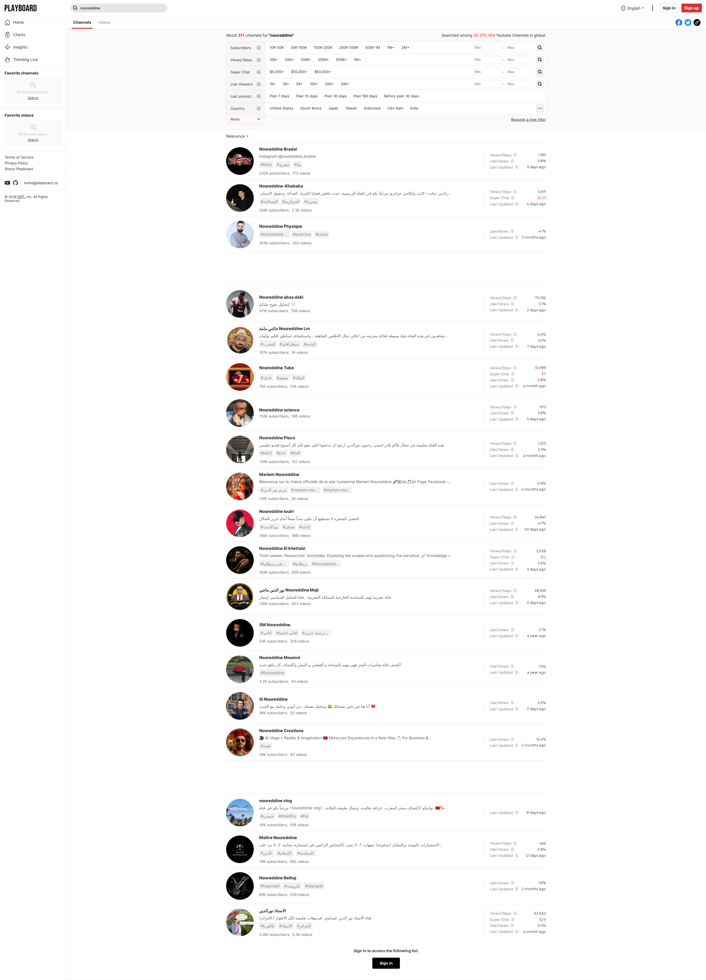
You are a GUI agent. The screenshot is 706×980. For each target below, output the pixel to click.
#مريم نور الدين (274, 490)
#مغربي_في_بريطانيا (275, 563)
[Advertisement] (386, 269)
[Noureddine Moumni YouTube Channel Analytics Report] (240, 669)
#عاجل (266, 377)
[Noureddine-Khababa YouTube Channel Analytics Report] (240, 198)
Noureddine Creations (281, 730)
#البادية (310, 344)
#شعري (283, 164)
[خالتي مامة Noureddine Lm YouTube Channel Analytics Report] (240, 340)
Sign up (691, 8)
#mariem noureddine (305, 490)
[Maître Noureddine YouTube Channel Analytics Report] (240, 849)
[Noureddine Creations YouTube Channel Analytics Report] (240, 742)
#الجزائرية (290, 201)
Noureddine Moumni (279, 657)
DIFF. (21, 197)
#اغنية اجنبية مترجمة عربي (316, 632)
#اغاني (266, 632)
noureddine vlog (275, 800)
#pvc (281, 453)
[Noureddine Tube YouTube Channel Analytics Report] (240, 377)
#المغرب (268, 344)
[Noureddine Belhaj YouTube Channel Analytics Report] (240, 886)
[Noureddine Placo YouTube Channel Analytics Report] (240, 449)
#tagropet (314, 885)
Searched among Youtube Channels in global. (494, 35)
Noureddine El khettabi (282, 548)
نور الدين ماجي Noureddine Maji (289, 590)
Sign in (669, 8)
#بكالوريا (268, 925)
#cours (321, 234)
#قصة (266, 745)
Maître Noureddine (278, 837)
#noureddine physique (275, 234)
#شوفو (282, 377)
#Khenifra (287, 816)
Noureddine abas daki (281, 297)
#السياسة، (305, 853)
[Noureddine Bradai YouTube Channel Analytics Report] (240, 161)
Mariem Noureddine (279, 474)
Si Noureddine (273, 699)
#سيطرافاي (289, 344)
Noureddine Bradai (278, 149)
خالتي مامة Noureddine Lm (284, 328)
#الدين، (267, 853)
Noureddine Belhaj (277, 877)
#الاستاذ (285, 925)
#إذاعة (304, 526)
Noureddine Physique (280, 226)
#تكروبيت (292, 885)
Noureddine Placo (277, 437)
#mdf (295, 453)
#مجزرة (310, 201)
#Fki (304, 816)
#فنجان (289, 526)
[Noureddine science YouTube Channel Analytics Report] (240, 413)
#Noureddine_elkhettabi (326, 563)
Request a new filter (528, 119)
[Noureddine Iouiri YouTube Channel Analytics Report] (240, 523)
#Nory (266, 164)
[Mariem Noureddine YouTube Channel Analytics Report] (240, 486)
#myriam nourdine (337, 490)
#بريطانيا (300, 563)
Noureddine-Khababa (281, 186)
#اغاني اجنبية (287, 632)
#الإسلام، (285, 853)
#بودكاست (269, 526)
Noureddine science (279, 410)
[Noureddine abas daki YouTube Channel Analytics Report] (240, 304)
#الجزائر (304, 925)
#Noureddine (272, 672)
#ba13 (266, 453)
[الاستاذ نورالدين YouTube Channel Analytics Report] (240, 922)
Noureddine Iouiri (276, 511)
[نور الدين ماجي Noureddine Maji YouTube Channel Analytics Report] (240, 597)
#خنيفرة (267, 816)
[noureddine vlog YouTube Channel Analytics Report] (240, 812)
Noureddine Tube (276, 367)
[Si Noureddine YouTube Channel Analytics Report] (240, 706)
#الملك (298, 377)
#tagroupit (270, 885)
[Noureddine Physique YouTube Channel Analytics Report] (240, 234)
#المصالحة (269, 201)
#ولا (297, 164)
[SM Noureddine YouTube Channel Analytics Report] (240, 633)
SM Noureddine (274, 624)
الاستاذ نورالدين (272, 910)
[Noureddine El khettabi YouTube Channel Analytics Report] (240, 560)
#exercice (302, 234)
